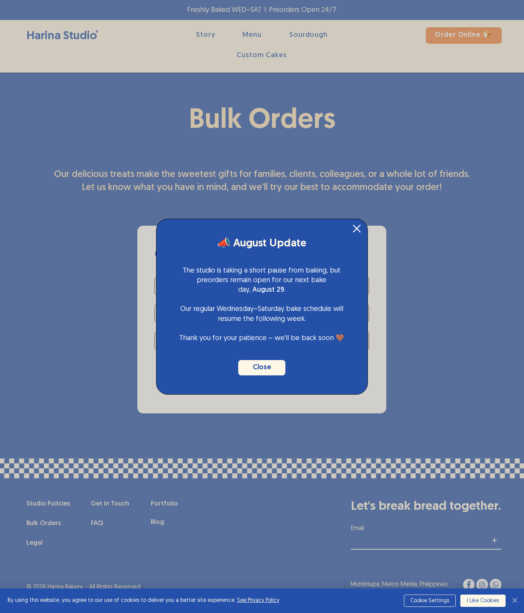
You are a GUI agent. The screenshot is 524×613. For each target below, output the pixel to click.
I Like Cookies (483, 601)
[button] (357, 228)
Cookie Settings (429, 601)
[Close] (514, 601)
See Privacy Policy (258, 600)
